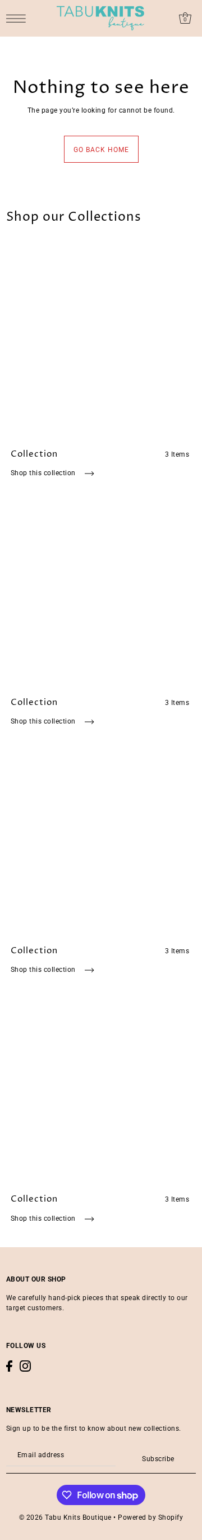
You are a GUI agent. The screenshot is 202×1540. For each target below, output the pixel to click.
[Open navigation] (18, 18)
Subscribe (158, 1459)
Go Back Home (101, 150)
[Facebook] (9, 1366)
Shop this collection (44, 473)
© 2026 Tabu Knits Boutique (65, 1517)
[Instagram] (25, 1366)
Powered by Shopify (150, 1517)
